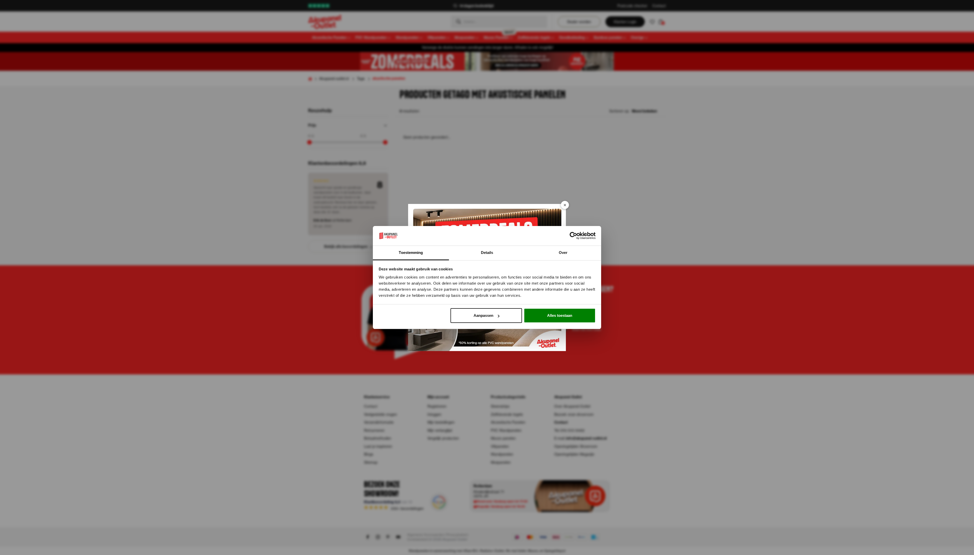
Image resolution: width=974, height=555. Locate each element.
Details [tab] (487, 252)
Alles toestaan (559, 315)
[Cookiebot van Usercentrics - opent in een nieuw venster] (573, 236)
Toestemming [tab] (411, 252)
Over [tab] (563, 252)
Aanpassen (483, 315)
